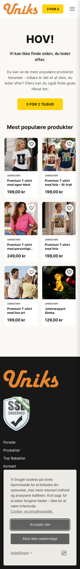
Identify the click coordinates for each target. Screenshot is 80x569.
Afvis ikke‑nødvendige (40, 539)
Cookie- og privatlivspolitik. (32, 511)
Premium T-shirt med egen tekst (19, 182)
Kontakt (9, 466)
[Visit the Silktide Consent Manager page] (64, 553)
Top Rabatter (14, 458)
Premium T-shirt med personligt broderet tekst (19, 248)
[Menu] (72, 8)
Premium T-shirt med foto (57, 246)
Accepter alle (40, 524)
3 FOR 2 (53, 9)
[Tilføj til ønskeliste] (32, 144)
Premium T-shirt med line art (19, 311)
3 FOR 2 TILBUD (40, 104)
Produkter (11, 450)
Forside (9, 442)
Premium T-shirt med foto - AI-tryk (58, 182)
